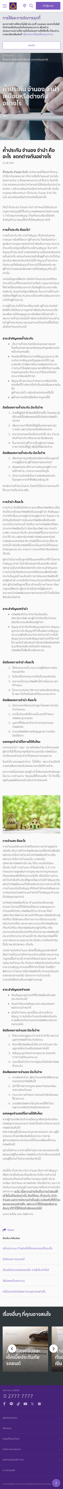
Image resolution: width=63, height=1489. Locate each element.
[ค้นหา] (31, 6)
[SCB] (13, 6)
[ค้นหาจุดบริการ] (25, 6)
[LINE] (11, 1403)
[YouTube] (25, 1403)
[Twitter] (32, 1403)
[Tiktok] (18, 1403)
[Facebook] (4, 1403)
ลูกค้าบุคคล (8, 55)
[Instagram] (39, 1403)
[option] (25, 1349)
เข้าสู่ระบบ (48, 6)
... (17, 55)
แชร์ (9, 116)
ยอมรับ (31, 45)
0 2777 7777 (18, 1395)
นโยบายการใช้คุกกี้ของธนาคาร (38, 34)
